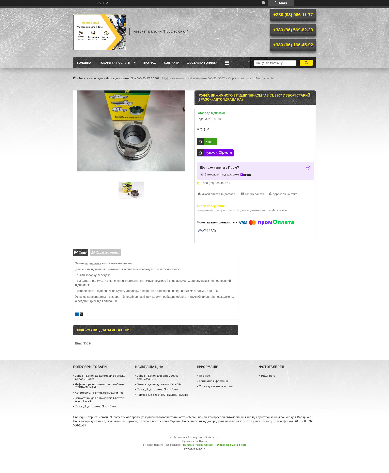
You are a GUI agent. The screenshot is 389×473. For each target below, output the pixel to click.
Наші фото (268, 375)
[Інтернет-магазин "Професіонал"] (99, 31)
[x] (81, 314)
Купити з (212, 153)
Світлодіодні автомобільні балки (96, 406)
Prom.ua (214, 437)
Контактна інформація (214, 381)
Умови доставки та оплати (216, 386)
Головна (84, 62)
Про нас (149, 62)
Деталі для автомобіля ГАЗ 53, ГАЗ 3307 (132, 78)
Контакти (171, 62)
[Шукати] (306, 63)
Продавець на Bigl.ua (194, 441)
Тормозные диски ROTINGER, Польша (162, 394)
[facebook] (77, 314)
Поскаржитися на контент (198, 444)
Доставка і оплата (202, 62)
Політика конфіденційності (230, 444)
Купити (210, 141)
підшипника (93, 263)
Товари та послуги (114, 62)
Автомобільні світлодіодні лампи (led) (100, 392)
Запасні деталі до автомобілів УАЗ (159, 384)
